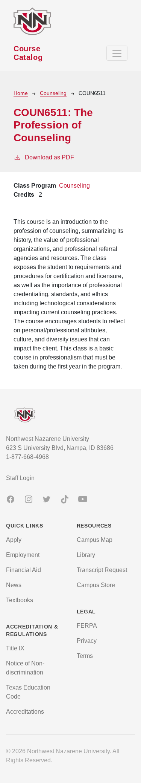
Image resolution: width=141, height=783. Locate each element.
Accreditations (25, 711)
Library (86, 555)
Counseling (53, 93)
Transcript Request (102, 570)
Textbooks (19, 600)
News (13, 585)
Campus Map (94, 540)
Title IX (15, 648)
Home (21, 93)
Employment (22, 555)
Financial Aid (23, 570)
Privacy (87, 641)
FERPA (87, 625)
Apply (13, 540)
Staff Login (20, 478)
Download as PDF (49, 157)
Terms (85, 656)
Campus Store (96, 585)
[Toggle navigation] (116, 53)
